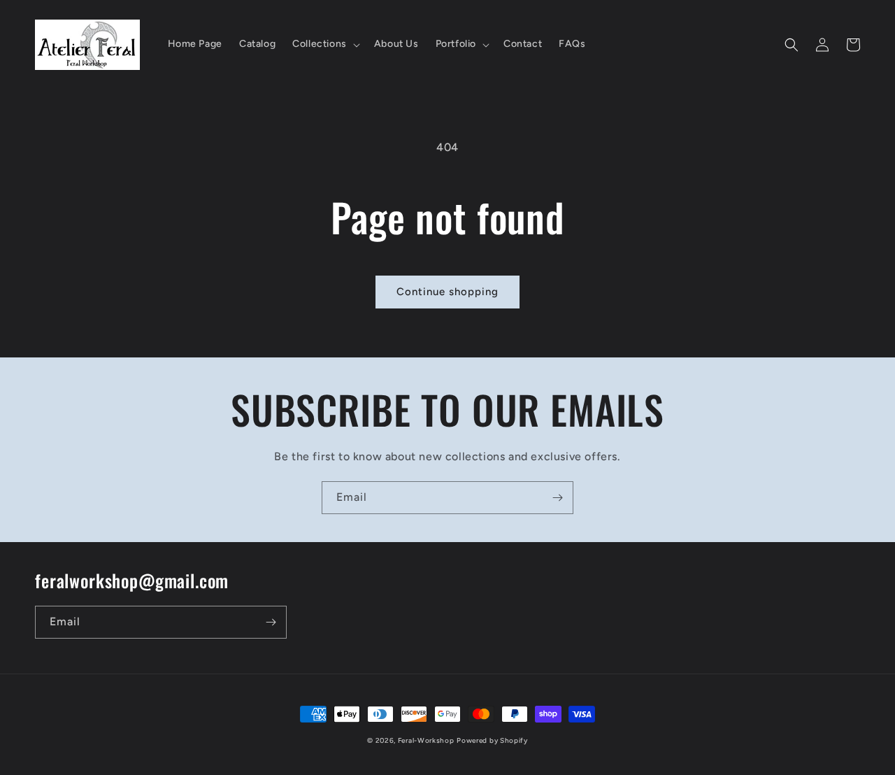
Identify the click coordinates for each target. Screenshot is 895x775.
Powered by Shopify (492, 740)
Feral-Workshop (426, 740)
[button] (325, 44)
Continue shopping (447, 291)
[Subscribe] (557, 497)
